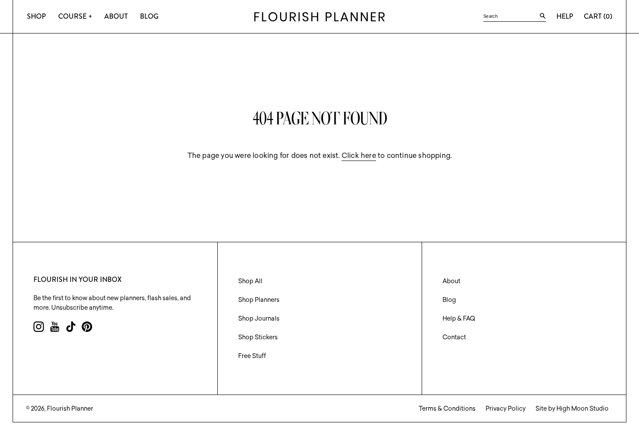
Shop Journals (259, 318)
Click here (359, 155)
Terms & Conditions (447, 408)
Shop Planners (259, 299)
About (116, 16)
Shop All (250, 281)
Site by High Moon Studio (572, 408)
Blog (149, 16)
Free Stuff (252, 355)
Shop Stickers (258, 337)
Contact (454, 337)
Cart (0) (598, 16)
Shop (36, 16)
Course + (75, 16)
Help (564, 16)
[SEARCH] (542, 16)
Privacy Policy (506, 408)
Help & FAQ (459, 318)
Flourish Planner (70, 408)
